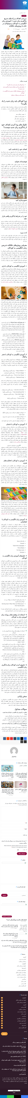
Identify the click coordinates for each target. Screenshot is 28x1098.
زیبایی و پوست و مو (22, 977)
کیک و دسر (23, 983)
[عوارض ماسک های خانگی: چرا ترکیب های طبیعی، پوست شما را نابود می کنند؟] (23, 928)
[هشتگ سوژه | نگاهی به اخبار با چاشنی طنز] (21, 784)
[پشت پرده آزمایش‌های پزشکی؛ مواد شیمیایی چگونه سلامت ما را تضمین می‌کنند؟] (23, 935)
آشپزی (24, 957)
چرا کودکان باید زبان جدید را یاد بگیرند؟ (15, 84)
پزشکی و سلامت (22, 961)
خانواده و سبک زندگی (21, 965)
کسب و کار (23, 981)
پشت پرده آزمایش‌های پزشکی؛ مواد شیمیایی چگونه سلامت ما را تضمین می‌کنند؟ (10, 935)
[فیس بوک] (25, 738)
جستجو (25, 1031)
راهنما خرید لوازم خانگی (21, 972)
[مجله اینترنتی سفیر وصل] (25, 3)
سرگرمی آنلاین (4, 177)
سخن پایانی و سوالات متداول (17, 95)
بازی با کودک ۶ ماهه (13, 228)
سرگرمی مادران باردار (7, 282)
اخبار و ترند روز (22, 959)
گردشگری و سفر (22, 985)
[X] (21, 738)
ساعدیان (23, 29)
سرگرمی (21, 12)
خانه (25, 12)
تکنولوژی (24, 963)
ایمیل (25, 828)
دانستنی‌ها (24, 968)
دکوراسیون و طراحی (21, 970)
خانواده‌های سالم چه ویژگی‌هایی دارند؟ (16, 919)
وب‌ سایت (25, 834)
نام (26, 822)
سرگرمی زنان (17, 442)
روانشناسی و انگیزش (21, 974)
